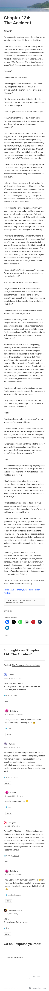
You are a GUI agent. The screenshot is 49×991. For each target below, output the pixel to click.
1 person (16, 695)
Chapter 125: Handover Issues (21, 601)
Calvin (12, 590)
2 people (16, 856)
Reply (7, 701)
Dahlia (13, 711)
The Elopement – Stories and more (26, 665)
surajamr (12, 822)
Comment (36, 976)
